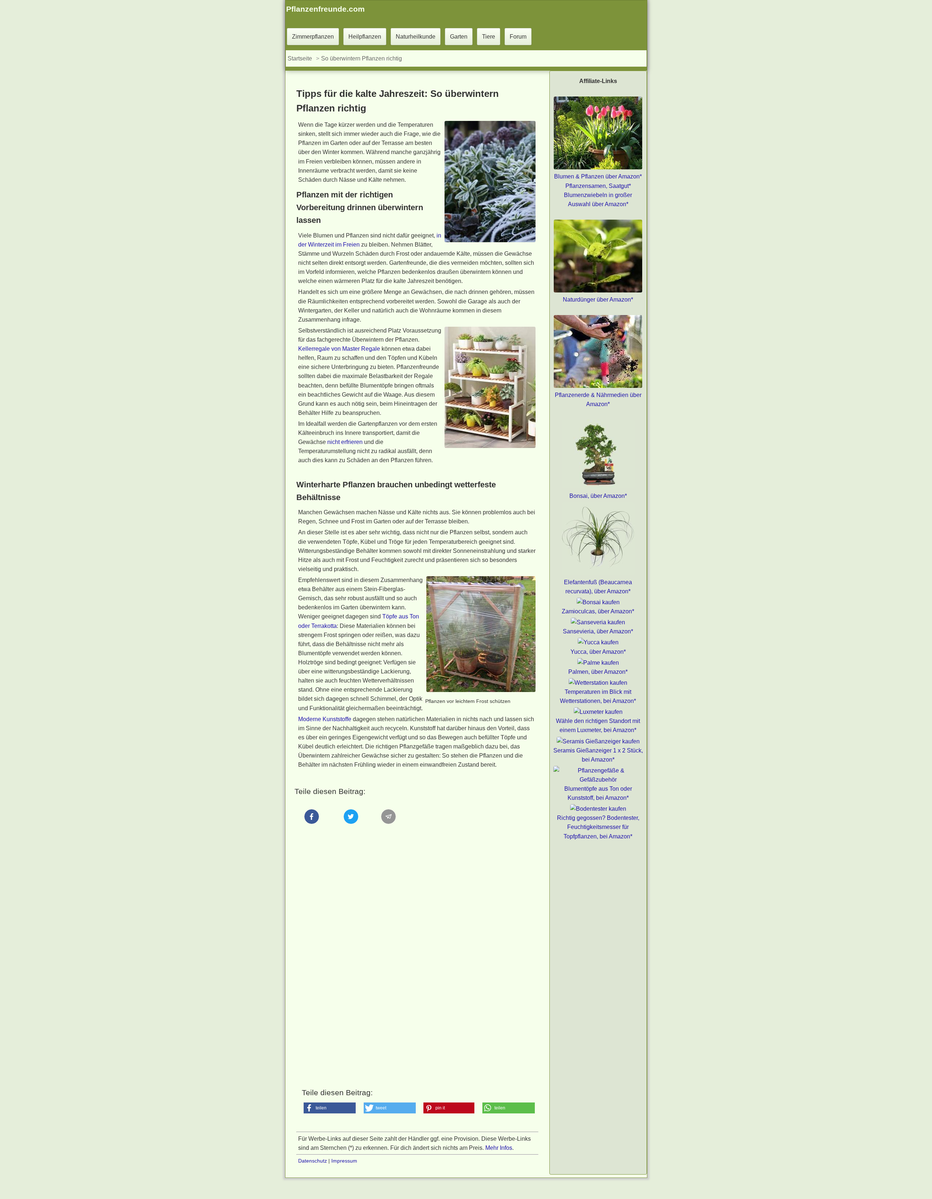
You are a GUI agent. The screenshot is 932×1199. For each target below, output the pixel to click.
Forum (518, 37)
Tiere (488, 37)
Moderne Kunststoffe (324, 719)
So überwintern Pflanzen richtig (361, 58)
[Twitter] (350, 830)
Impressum (344, 1161)
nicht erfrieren (345, 442)
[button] (330, 1107)
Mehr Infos (498, 1148)
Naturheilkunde (415, 37)
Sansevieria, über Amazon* (598, 631)
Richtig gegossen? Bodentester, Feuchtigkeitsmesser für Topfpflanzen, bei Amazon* (598, 827)
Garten (458, 37)
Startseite (300, 58)
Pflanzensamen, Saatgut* (598, 186)
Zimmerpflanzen (313, 37)
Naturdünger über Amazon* (598, 299)
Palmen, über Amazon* (598, 672)
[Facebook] (312, 830)
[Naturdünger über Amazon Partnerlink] (598, 290)
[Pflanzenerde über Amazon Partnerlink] (598, 386)
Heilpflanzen (364, 37)
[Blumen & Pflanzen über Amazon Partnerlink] (598, 167)
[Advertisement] (417, 909)
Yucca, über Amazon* (598, 652)
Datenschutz (312, 1161)
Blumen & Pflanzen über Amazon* (598, 176)
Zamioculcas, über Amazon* (598, 611)
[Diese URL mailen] (389, 830)
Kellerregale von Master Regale (339, 349)
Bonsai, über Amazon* (598, 496)
